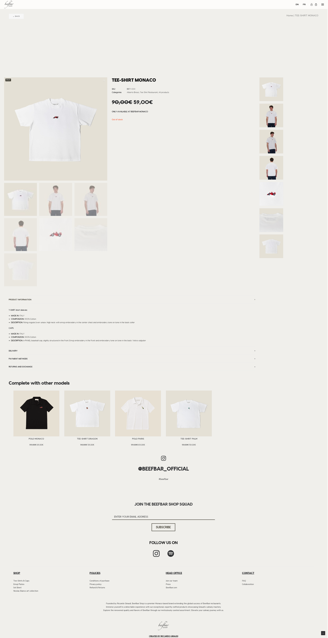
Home (289, 15)
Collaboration (248, 584)
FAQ (244, 581)
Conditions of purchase (99, 581)
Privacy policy (95, 584)
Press (168, 584)
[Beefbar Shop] (9, 4)
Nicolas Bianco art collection (25, 591)
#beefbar (163, 479)
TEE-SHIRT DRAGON (87, 438)
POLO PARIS (138, 438)
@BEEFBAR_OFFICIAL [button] (163, 468)
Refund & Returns (97, 587)
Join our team (172, 581)
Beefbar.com (171, 587)
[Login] (310, 4)
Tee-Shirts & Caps (21, 581)
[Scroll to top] (323, 633)
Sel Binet (17, 587)
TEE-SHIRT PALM (188, 438)
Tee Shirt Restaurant (149, 92)
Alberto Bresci (133, 92)
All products (164, 92)
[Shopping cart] (314, 4)
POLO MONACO (36, 438)
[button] (104, 80)
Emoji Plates (18, 584)
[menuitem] (298, 4)
